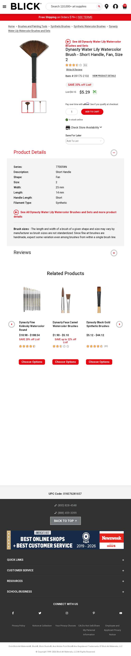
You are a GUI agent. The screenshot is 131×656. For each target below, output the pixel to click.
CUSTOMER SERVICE (20, 570)
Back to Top (64, 521)
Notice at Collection (42, 625)
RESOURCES (15, 581)
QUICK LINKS (15, 559)
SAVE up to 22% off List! (65, 341)
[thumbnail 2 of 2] (40, 107)
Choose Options (31, 361)
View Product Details (104, 76)
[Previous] (11, 324)
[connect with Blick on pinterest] (93, 615)
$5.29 (84, 92)
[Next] (119, 324)
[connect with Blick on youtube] (120, 615)
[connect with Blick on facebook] (13, 615)
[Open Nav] (4, 6)
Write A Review (74, 69)
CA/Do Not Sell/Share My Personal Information (89, 630)
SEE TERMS (85, 17)
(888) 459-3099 (67, 513)
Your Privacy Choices (65, 625)
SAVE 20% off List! (29, 339)
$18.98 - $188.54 (29, 335)
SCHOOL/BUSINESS (19, 591)
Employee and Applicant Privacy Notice (112, 630)
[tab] (65, 152)
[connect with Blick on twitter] (40, 615)
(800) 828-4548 (67, 505)
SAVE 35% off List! (79, 84)
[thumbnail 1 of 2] (28, 107)
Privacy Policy (18, 625)
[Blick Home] (26, 6)
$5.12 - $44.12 (95, 335)
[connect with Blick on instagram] (66, 615)
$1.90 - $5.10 (61, 335)
